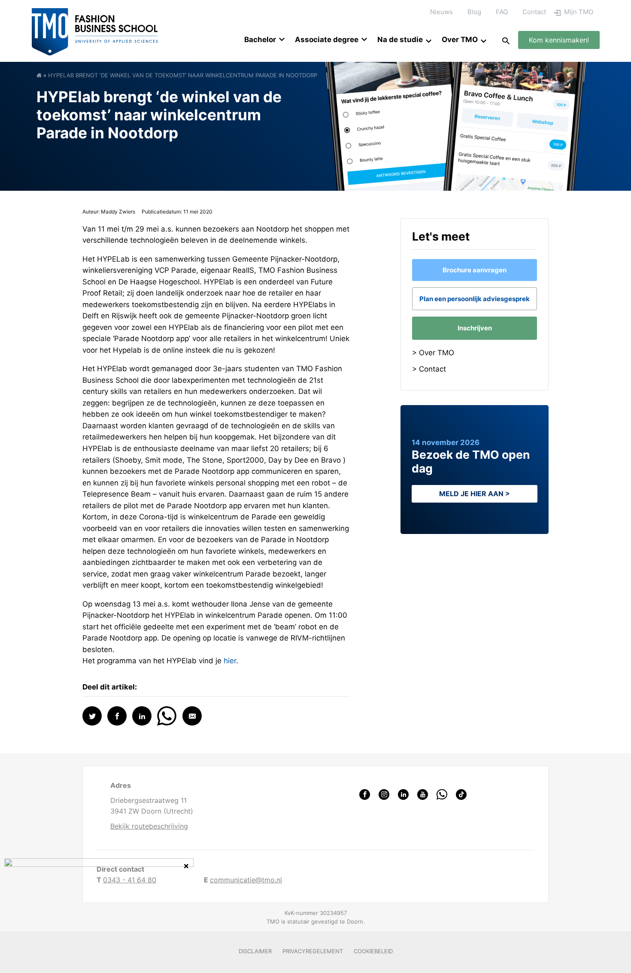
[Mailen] (192, 716)
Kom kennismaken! (559, 40)
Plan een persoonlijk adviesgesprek (474, 299)
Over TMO (460, 39)
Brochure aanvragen (475, 270)
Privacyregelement (312, 951)
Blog (474, 12)
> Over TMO (433, 352)
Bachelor (260, 39)
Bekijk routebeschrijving (149, 826)
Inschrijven (475, 328)
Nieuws (441, 12)
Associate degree (326, 39)
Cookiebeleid (373, 951)
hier (230, 660)
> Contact (429, 369)
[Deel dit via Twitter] (92, 716)
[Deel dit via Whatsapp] (166, 715)
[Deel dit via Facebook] (117, 716)
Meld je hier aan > (474, 493)
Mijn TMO (578, 12)
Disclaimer (255, 951)
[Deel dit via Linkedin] (142, 716)
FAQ (502, 12)
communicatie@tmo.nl (246, 879)
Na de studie (400, 39)
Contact (534, 12)
